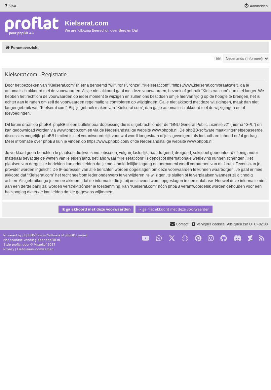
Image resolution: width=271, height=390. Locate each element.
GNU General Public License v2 (199, 124)
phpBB (27, 235)
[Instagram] (210, 238)
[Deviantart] (250, 238)
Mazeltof (40, 244)
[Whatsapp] (159, 238)
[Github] (223, 238)
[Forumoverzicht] (33, 25)
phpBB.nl (53, 240)
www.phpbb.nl (164, 130)
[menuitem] (9, 6)
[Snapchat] (185, 238)
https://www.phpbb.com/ (108, 141)
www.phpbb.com (72, 130)
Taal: (217, 58)
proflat (16, 244)
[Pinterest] (198, 238)
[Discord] (237, 238)
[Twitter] (172, 238)
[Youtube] (145, 238)
